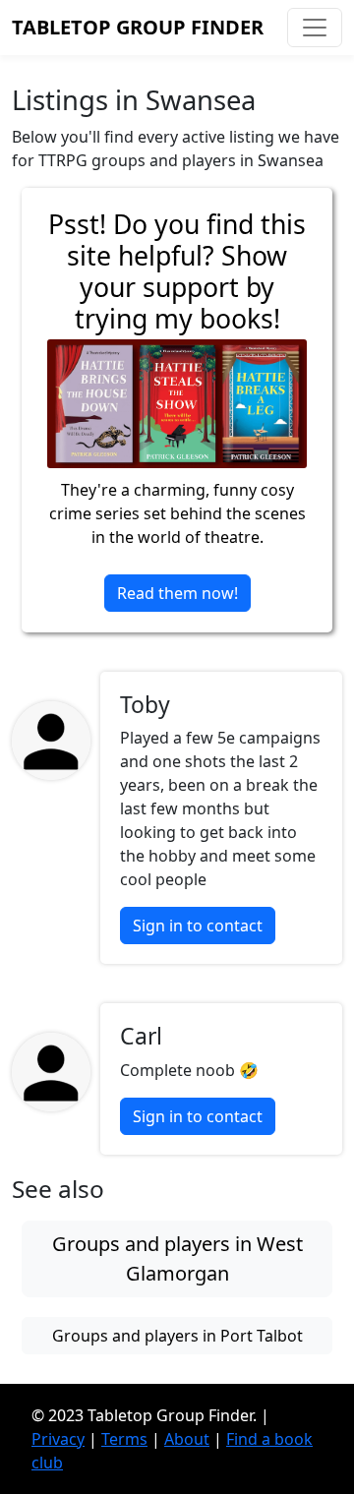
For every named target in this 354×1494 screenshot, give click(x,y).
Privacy (58, 1439)
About (186, 1439)
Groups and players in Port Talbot (177, 1335)
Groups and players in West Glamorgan (177, 1258)
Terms (124, 1439)
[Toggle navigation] (314, 27)
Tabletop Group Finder (138, 27)
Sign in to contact (198, 925)
